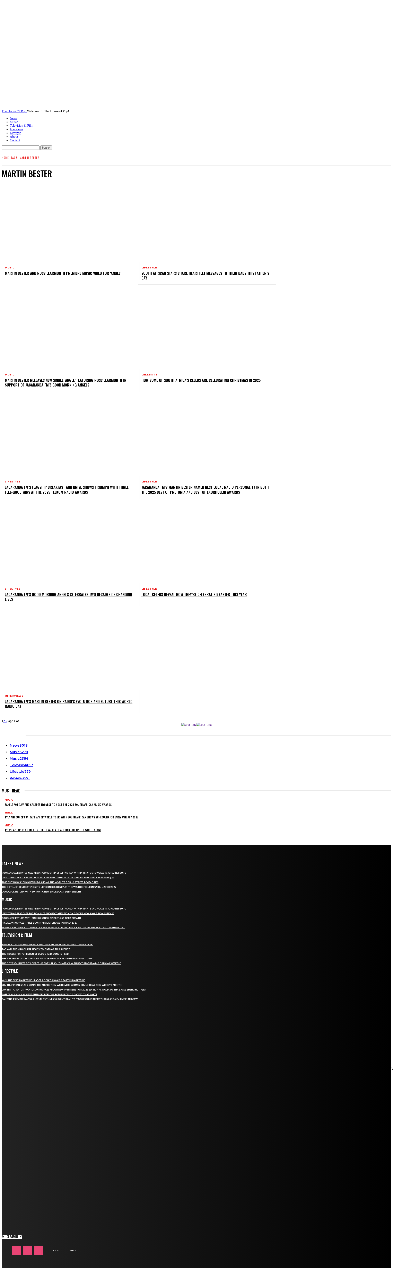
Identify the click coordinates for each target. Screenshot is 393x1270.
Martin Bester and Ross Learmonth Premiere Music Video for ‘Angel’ (63, 273)
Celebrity (149, 374)
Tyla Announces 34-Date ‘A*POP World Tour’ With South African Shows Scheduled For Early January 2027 (71, 817)
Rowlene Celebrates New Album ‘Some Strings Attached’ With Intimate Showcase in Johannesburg (64, 873)
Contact (15, 140)
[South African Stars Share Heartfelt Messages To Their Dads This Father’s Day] (204, 222)
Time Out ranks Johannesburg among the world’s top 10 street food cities (50, 882)
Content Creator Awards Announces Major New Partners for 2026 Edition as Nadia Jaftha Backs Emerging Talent (75, 989)
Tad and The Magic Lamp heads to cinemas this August (36, 949)
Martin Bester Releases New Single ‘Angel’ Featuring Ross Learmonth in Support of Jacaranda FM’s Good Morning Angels (65, 383)
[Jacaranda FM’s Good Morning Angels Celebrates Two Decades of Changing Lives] (67, 543)
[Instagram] (27, 1250)
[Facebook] (16, 1250)
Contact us (12, 1236)
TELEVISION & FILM (17, 935)
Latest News (13, 863)
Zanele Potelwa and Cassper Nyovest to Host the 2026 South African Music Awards (58, 804)
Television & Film (21, 125)
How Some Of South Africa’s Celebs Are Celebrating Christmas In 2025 (201, 380)
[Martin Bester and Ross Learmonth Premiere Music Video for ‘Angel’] (67, 222)
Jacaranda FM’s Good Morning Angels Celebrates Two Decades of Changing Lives (68, 597)
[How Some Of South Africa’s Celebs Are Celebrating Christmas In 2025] (204, 329)
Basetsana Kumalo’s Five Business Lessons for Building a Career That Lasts (49, 994)
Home (5, 157)
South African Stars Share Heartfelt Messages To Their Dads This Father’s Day (205, 275)
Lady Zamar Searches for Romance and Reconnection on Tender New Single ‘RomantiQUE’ (58, 877)
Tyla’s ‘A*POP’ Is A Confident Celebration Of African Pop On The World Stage (53, 830)
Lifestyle (15, 133)
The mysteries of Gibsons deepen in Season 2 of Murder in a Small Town (47, 958)
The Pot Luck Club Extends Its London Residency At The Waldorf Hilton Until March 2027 (59, 887)
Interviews (16, 129)
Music (14, 122)
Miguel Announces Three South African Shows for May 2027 (39, 923)
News (13, 118)
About (14, 136)
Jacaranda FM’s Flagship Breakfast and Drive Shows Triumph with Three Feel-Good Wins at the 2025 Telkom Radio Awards (67, 490)
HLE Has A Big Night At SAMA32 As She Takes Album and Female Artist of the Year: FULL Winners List (63, 927)
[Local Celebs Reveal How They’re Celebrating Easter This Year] (204, 543)
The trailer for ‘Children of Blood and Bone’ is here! (35, 954)
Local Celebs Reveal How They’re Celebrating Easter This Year (194, 594)
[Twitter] (38, 1250)
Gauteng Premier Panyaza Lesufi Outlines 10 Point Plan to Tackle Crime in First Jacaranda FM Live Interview (70, 999)
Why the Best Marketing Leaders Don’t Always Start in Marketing (43, 980)
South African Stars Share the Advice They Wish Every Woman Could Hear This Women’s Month (62, 985)
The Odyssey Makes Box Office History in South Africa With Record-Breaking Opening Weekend (61, 963)
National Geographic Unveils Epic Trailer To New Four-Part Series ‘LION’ (47, 944)
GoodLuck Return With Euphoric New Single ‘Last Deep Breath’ (41, 891)
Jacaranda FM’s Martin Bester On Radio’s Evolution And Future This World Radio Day (68, 704)
